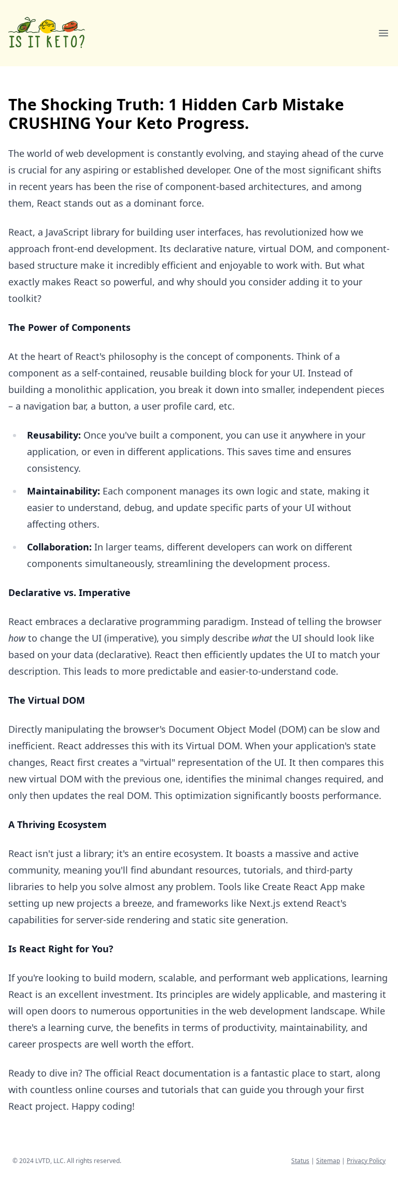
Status (300, 1160)
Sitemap (328, 1160)
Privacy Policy (366, 1160)
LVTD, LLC (49, 1160)
